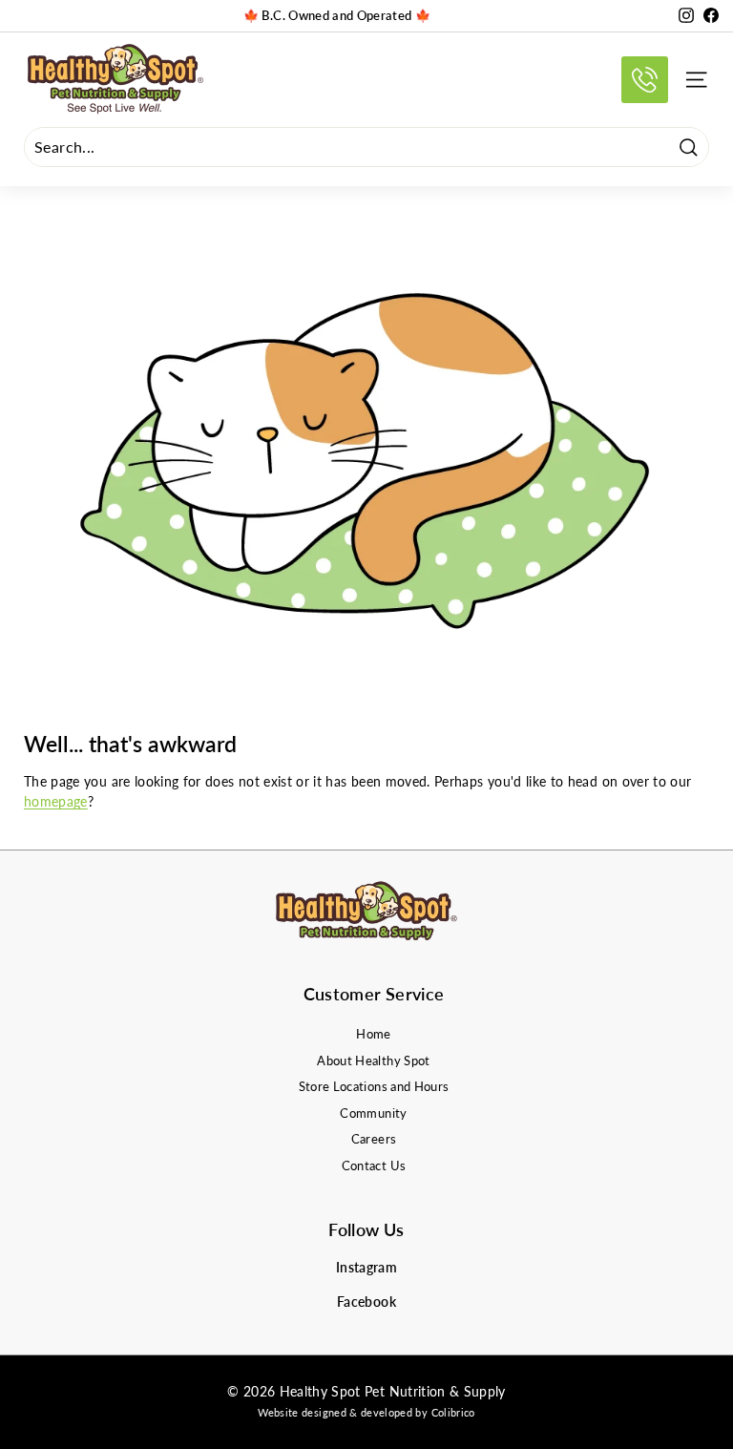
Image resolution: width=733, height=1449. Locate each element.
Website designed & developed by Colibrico (366, 1412)
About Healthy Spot (373, 1060)
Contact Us (374, 1165)
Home (373, 1033)
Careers (373, 1138)
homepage (56, 801)
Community (373, 1113)
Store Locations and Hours (374, 1086)
